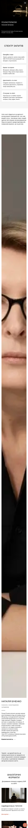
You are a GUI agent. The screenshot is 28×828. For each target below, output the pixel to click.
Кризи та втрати (8, 67)
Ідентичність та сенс (10, 80)
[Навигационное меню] (25, 2)
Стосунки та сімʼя (9, 93)
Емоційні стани (8, 54)
